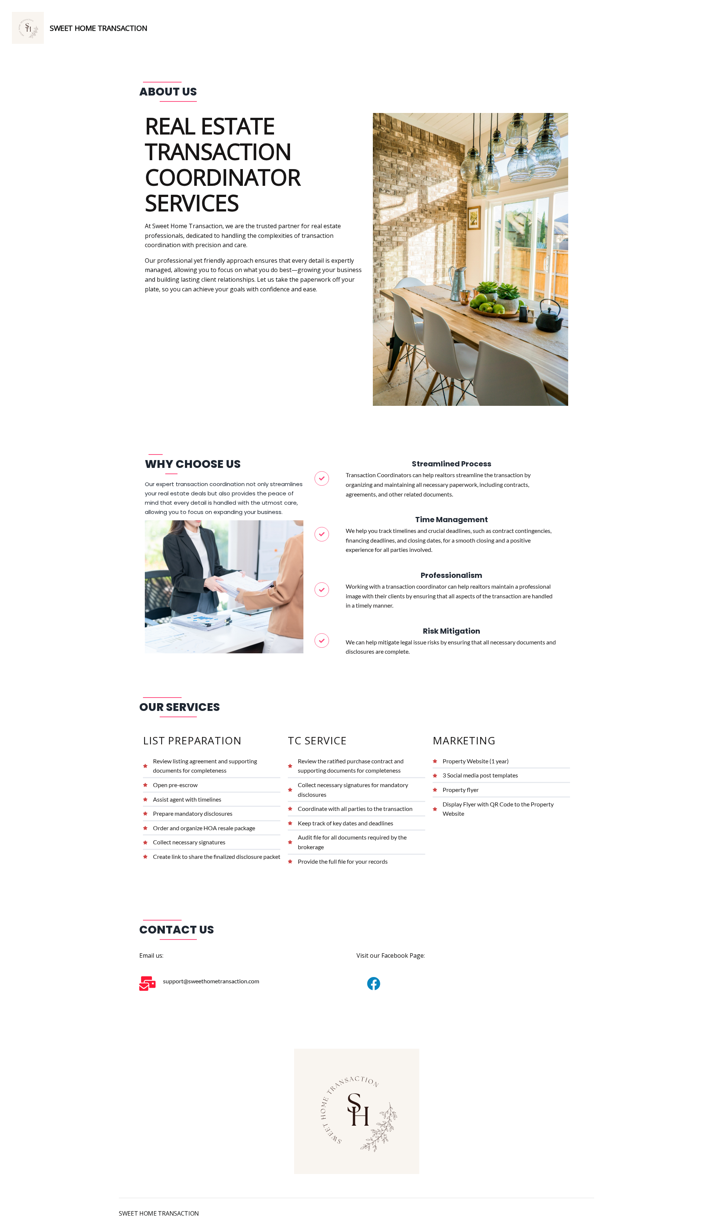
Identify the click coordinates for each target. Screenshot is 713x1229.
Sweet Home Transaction (98, 28)
